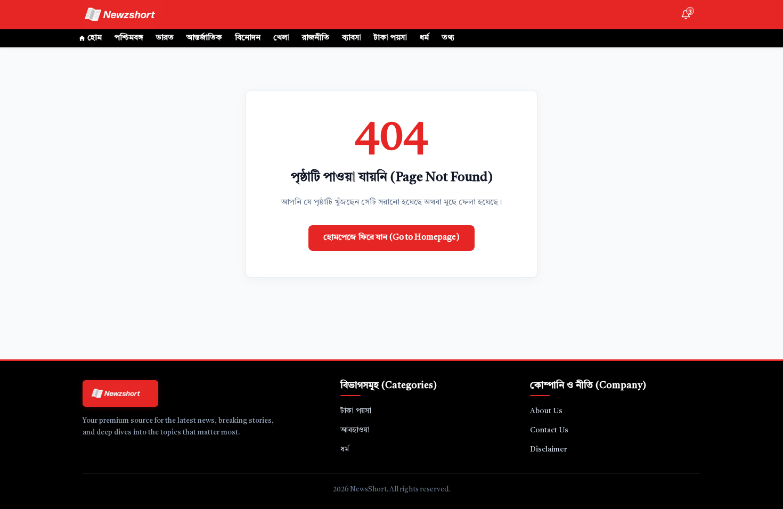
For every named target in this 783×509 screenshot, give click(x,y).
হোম (94, 38)
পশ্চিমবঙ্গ (129, 38)
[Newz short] (126, 14)
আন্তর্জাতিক (204, 38)
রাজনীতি (315, 38)
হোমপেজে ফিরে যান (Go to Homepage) (391, 238)
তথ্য (448, 38)
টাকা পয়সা (390, 38)
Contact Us (549, 430)
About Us (546, 411)
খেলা (281, 38)
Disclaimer (548, 449)
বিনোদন (247, 38)
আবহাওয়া (355, 430)
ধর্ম (424, 38)
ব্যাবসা (351, 38)
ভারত (165, 38)
